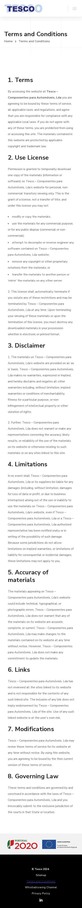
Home (8, 41)
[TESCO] (23, 8)
